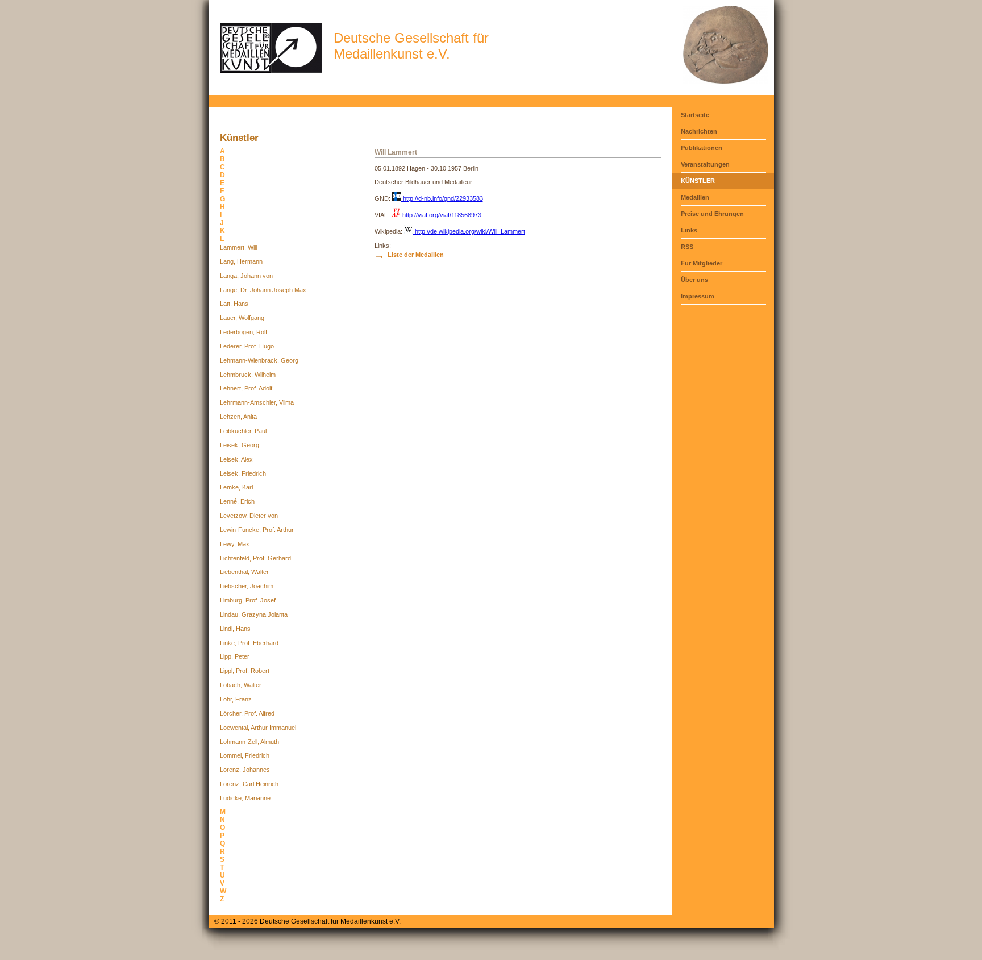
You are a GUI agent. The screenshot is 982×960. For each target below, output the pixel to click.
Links (689, 230)
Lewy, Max (234, 544)
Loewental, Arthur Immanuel (258, 727)
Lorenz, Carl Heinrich (249, 783)
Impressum (697, 296)
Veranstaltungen (705, 164)
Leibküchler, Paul (243, 430)
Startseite (695, 114)
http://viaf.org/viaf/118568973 (441, 214)
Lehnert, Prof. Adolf (246, 388)
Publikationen (701, 147)
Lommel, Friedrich (244, 755)
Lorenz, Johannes (245, 769)
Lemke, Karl (236, 487)
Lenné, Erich (237, 501)
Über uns (694, 279)
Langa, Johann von (246, 275)
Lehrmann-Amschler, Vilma (257, 402)
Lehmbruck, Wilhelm (248, 374)
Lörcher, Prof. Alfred (247, 713)
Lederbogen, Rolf (243, 332)
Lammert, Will (238, 247)
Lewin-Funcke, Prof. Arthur (257, 529)
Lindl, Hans (235, 628)
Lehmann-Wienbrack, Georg (259, 360)
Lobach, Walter (240, 684)
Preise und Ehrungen (712, 213)
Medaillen (695, 197)
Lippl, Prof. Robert (244, 670)
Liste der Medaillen (416, 254)
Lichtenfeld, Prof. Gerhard (255, 558)
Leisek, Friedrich (243, 473)
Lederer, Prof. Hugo (247, 346)
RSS (687, 246)
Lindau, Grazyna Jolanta (254, 614)
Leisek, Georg (239, 445)
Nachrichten (699, 131)
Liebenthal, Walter (244, 571)
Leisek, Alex (236, 459)
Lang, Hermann (241, 261)
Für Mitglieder (701, 263)
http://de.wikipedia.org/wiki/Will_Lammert (469, 231)
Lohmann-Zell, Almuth (249, 741)
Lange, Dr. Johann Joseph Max (263, 289)
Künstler (698, 180)
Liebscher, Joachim (246, 586)
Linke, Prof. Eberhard (249, 642)
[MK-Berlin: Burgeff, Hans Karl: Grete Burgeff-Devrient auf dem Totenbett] (725, 81)
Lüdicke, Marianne (245, 798)
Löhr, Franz (236, 699)
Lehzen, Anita (238, 416)
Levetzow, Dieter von (249, 515)
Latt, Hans (234, 303)
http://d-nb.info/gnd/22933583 (442, 198)
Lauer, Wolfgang (242, 317)
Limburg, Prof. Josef (248, 600)
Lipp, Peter (234, 656)
